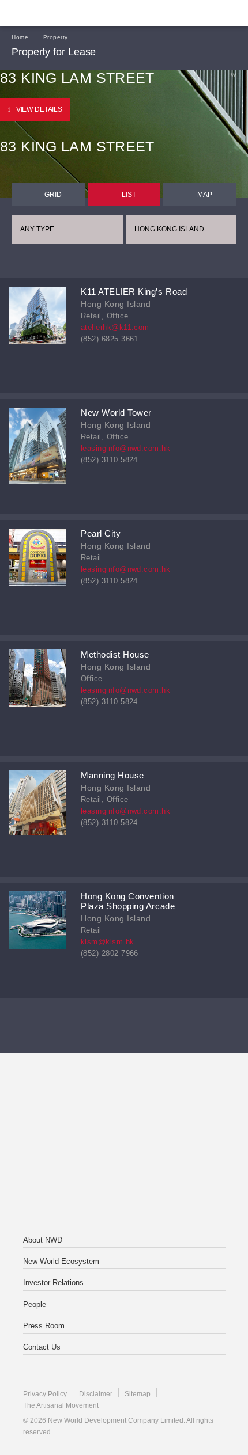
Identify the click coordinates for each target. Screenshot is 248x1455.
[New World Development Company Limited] (124, 1098)
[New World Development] (66, 13)
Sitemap (138, 1394)
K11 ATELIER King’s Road (134, 292)
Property (55, 37)
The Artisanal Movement (61, 1405)
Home (20, 37)
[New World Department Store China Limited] (124, 1190)
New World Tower (116, 412)
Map (204, 195)
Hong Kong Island (169, 229)
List (129, 195)
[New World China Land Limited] (124, 1144)
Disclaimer (95, 1394)
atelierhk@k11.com (115, 327)
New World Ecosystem (61, 1261)
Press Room (44, 1325)
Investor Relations (53, 1282)
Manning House (112, 775)
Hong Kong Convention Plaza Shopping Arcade (128, 901)
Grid (53, 195)
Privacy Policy (45, 1394)
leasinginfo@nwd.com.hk (125, 448)
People (34, 1304)
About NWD (42, 1240)
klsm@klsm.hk (107, 941)
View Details (39, 109)
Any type (37, 229)
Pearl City (101, 533)
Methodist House (115, 654)
